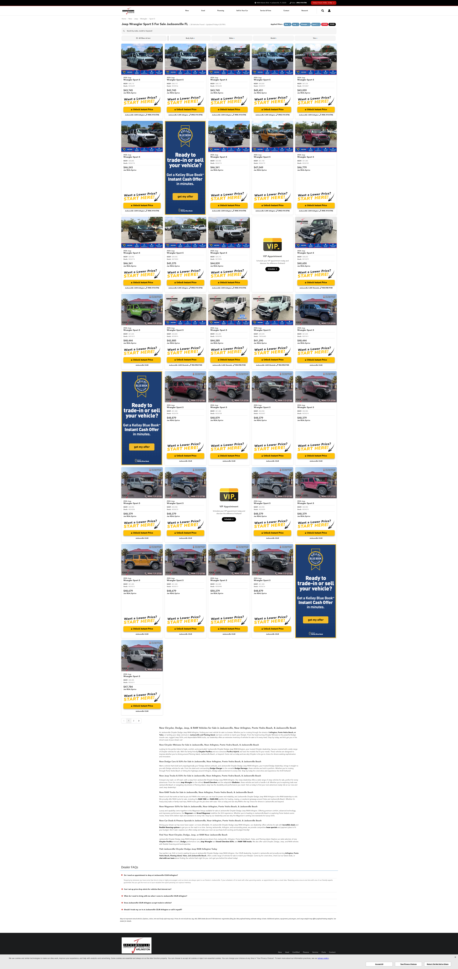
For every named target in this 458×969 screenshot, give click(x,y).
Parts (324, 952)
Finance (306, 952)
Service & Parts (265, 10)
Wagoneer (189, 813)
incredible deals (288, 825)
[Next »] (138, 720)
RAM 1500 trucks (245, 842)
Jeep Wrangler (186, 782)
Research (305, 10)
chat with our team (166, 858)
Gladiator (236, 782)
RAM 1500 (202, 799)
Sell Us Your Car (242, 10)
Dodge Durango (241, 768)
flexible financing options (169, 827)
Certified (296, 952)
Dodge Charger (216, 768)
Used (203, 10)
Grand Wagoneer (203, 813)
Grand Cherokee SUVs (225, 842)
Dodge (183, 842)
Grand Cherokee (210, 782)
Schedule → (272, 269)
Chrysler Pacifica (205, 752)
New (187, 10)
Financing (220, 10)
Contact (286, 10)
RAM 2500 (214, 799)
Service (315, 952)
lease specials (271, 827)
